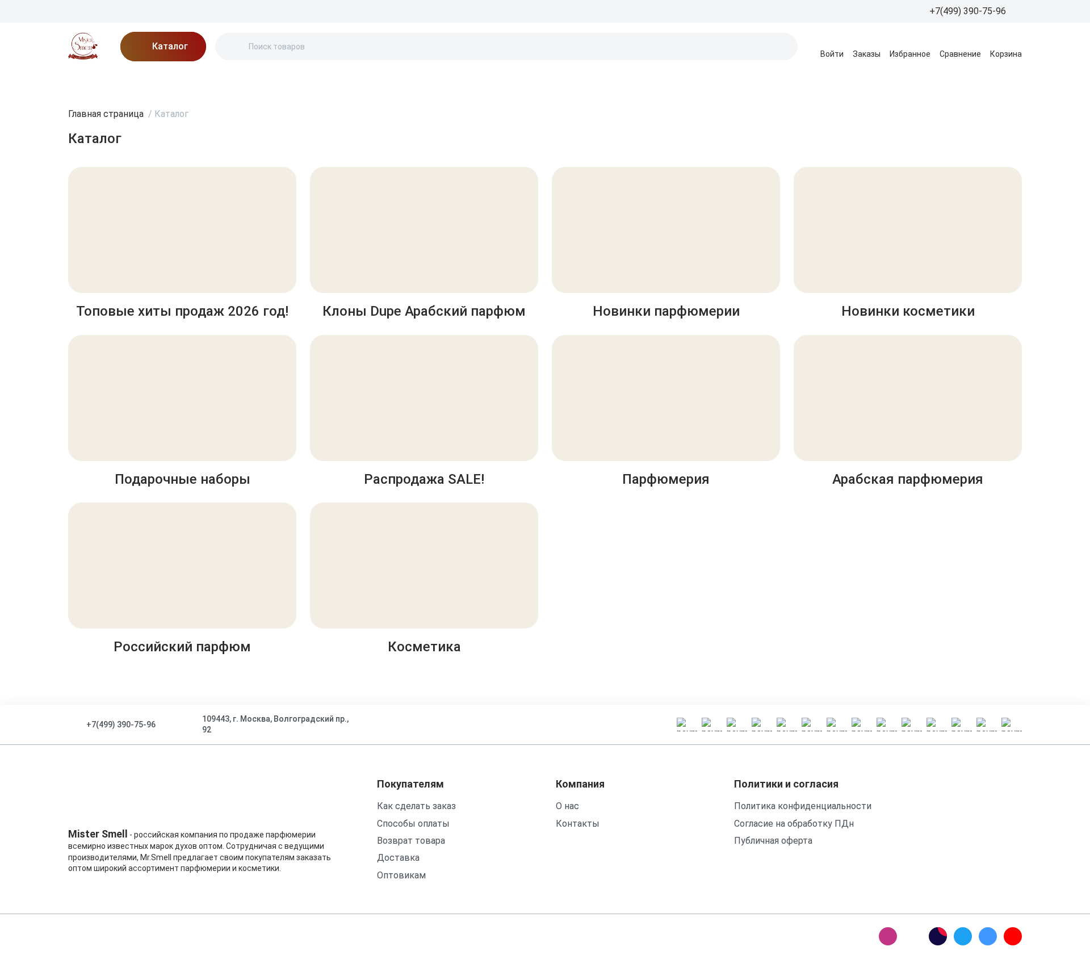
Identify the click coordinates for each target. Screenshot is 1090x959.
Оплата (324, 82)
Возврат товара (411, 840)
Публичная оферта (773, 840)
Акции (134, 82)
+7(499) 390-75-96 (121, 724)
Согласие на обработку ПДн (794, 823)
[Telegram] (963, 936)
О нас (216, 82)
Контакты (380, 82)
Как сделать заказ (416, 806)
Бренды (85, 82)
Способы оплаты (413, 823)
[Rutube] (938, 936)
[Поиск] (233, 46)
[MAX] (913, 936)
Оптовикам (401, 875)
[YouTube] (1013, 936)
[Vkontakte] (988, 936)
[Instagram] (888, 936)
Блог (176, 82)
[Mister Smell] (83, 46)
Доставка (268, 82)
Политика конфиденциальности (802, 806)
